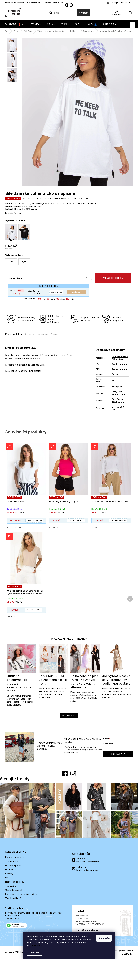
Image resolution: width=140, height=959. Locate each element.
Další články (69, 716)
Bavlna (115, 374)
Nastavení (34, 952)
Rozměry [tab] (29, 334)
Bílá (114, 380)
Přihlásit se (118, 754)
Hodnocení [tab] (42, 334)
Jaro (114, 392)
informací (37, 945)
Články (54, 334)
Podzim (115, 394)
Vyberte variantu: (15, 220)
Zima (122, 394)
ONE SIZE (11, 617)
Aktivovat (76, 292)
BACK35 (56, 292)
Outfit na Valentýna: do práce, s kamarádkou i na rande (19, 683)
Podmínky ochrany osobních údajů (21, 894)
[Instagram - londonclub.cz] (71, 5)
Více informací (12, 918)
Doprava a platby (51, 3)
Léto (119, 392)
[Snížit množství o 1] (91, 279)
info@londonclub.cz (88, 930)
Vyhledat (83, 12)
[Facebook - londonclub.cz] (66, 5)
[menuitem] (14, 24)
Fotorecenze (11, 869)
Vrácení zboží (33, 3)
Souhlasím (104, 938)
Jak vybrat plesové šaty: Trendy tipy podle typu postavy (116, 679)
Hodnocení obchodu (14, 882)
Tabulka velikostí (13, 898)
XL (20, 527)
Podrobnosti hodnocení (59, 198)
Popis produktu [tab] (13, 334)
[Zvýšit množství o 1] (91, 276)
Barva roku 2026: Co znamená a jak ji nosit (53, 679)
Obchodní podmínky (14, 890)
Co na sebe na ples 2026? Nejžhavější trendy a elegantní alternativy (84, 681)
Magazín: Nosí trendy (14, 3)
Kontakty (9, 873)
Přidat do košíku (112, 278)
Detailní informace (13, 213)
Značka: (80, 198)
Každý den (117, 386)
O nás (8, 878)
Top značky (10, 886)
